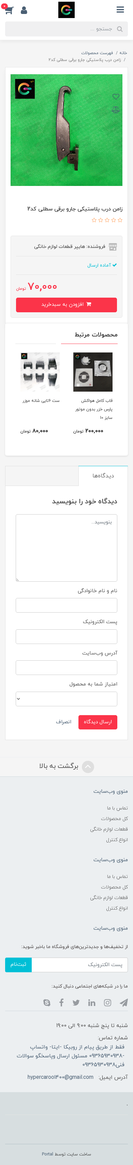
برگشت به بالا (59, 766)
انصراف (63, 722)
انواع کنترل (117, 840)
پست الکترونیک (100, 622)
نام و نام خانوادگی (97, 591)
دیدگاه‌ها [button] (103, 476)
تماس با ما (117, 808)
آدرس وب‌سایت (99, 653)
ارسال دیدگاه (98, 722)
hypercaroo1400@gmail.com (60, 1077)
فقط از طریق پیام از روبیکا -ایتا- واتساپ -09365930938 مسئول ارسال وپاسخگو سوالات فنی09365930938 (70, 1056)
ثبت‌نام (18, 964)
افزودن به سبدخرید (63, 304)
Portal (47, 1154)
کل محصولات (114, 819)
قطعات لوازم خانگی (109, 829)
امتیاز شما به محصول (93, 684)
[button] (13, 9)
